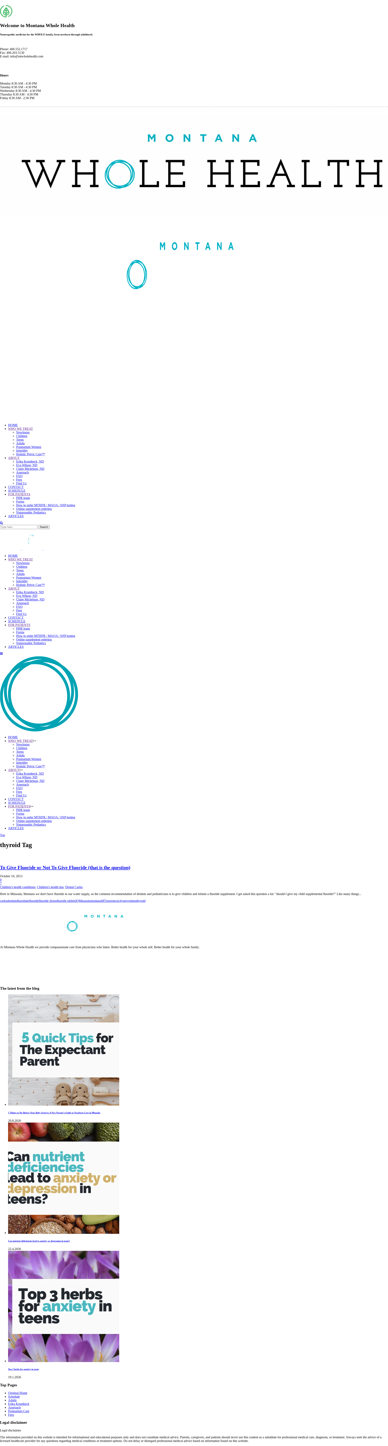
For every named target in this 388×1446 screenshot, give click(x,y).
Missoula (84, 901)
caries (3, 901)
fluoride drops (48, 901)
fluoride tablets (66, 901)
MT (103, 901)
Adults (12, 1400)
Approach (14, 1407)
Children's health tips (50, 887)
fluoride (34, 901)
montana (95, 901)
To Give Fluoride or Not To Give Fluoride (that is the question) (65, 867)
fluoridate (23, 901)
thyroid (141, 901)
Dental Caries (74, 887)
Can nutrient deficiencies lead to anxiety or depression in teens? (39, 1241)
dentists (12, 901)
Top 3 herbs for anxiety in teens (23, 1369)
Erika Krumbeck (18, 1404)
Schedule (14, 1396)
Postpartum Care (18, 1411)
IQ (77, 901)
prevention (129, 901)
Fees (11, 1414)
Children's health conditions (17, 887)
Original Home (17, 1393)
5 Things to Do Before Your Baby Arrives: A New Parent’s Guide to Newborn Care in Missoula (54, 1112)
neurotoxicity (114, 901)
